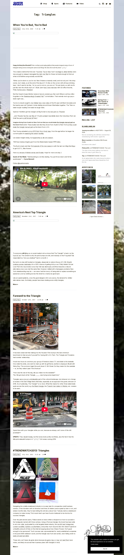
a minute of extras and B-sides (31, 153)
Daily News (17, 29)
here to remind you (46, 94)
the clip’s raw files (42, 74)
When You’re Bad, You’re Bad (30, 25)
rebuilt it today (28, 437)
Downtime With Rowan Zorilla (103, 92)
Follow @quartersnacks (21, 163)
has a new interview (50, 87)
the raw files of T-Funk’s (34, 116)
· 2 (42, 29)
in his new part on (55, 112)
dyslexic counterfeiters (32, 527)
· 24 (42, 454)
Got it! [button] (105, 549)
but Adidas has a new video (40, 103)
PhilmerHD (85, 148)
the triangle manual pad (65, 122)
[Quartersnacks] (18, 3)
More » (15, 284)
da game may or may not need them (57, 540)
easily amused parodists (21, 536)
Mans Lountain (87, 140)
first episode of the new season (41, 146)
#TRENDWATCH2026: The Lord (106, 110)
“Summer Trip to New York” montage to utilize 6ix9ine (54, 72)
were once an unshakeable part (30, 379)
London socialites (19, 527)
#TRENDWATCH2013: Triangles (31, 450)
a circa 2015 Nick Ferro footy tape (39, 131)
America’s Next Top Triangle (29, 212)
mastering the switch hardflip (34, 133)
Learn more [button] (94, 544)
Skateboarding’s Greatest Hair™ (34, 96)
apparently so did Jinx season (43, 138)
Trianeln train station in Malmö (57, 386)
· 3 (45, 216)
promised (16, 433)
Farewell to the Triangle (27, 295)
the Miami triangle (38, 386)
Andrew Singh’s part (26, 142)
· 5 (45, 300)
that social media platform (44, 65)
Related (29, 90)
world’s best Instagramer (65, 524)
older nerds (25, 524)
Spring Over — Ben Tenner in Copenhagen (103, 101)
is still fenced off (28, 118)
